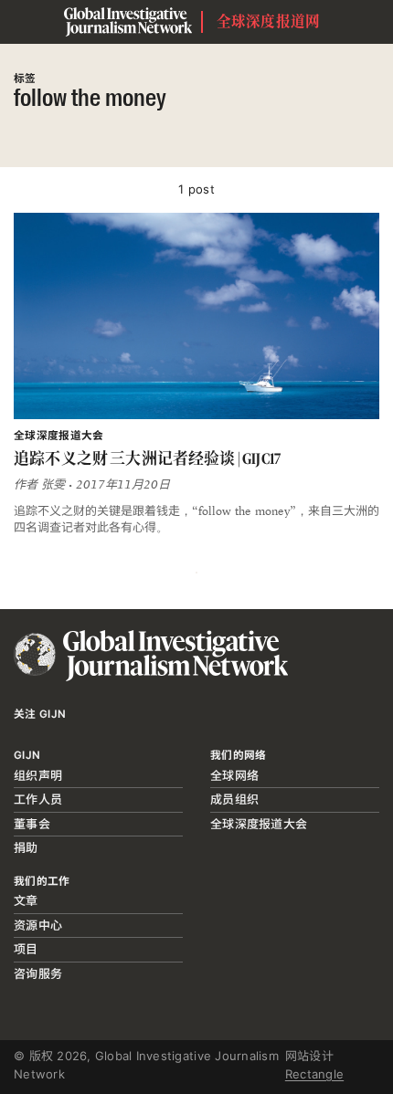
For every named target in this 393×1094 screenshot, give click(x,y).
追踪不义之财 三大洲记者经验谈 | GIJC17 (147, 458)
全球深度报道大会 (258, 823)
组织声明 (38, 775)
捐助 (26, 847)
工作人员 (38, 799)
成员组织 (234, 799)
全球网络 (234, 775)
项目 (26, 948)
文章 (26, 900)
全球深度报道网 (269, 21)
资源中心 (38, 925)
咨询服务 (38, 973)
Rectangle (314, 1074)
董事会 (32, 823)
